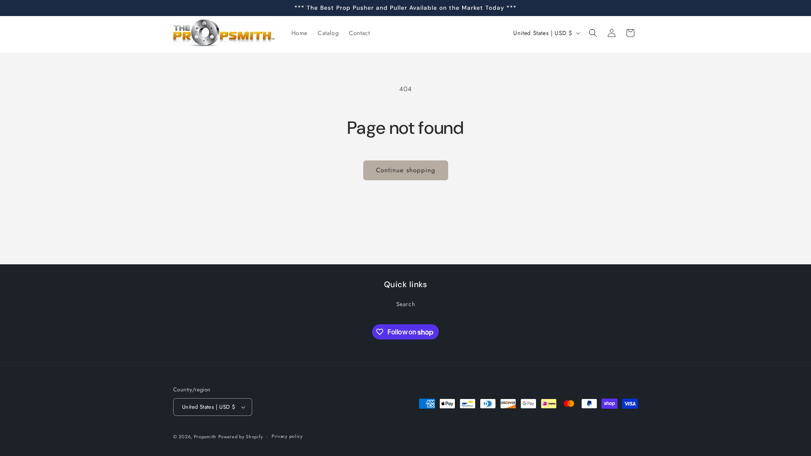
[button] (593, 33)
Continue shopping (405, 170)
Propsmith (205, 436)
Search (405, 304)
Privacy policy (287, 436)
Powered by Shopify (240, 436)
